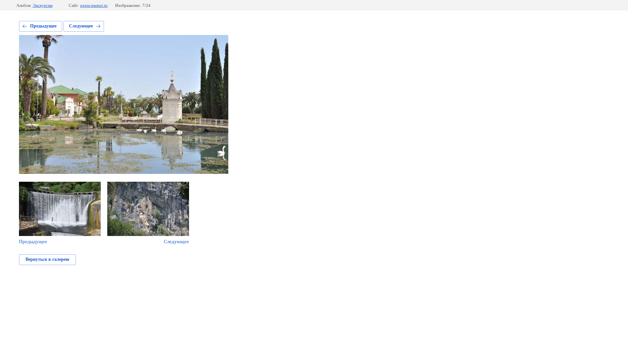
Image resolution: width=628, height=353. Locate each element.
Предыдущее (43, 26)
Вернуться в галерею (47, 259)
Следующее (81, 26)
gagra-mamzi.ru (94, 5)
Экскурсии (43, 5)
